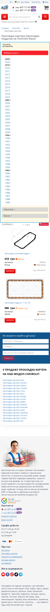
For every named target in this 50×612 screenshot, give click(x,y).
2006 (7, 122)
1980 (7, 173)
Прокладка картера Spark (14, 410)
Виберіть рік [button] (11, 52)
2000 (7, 103)
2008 (7, 128)
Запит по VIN (7, 520)
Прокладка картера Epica (13, 393)
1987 (7, 195)
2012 (7, 74)
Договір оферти (8, 560)
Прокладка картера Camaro (15, 383)
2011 (7, 71)
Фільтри (44, 224)
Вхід (46, 2)
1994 (7, 151)
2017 (7, 90)
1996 (7, 157)
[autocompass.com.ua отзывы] (11, 501)
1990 (7, 138)
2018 (7, 93)
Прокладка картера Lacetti (14, 399)
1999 (7, 167)
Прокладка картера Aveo (13, 380)
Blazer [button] (7, 215)
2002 (7, 109)
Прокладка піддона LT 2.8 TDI (17, 302)
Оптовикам (6, 563)
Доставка (25, 2)
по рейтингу (7, 224)
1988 (7, 199)
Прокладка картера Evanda (14, 396)
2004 (7, 116)
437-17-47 (23, 7)
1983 (7, 183)
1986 (7, 192)
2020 (7, 62)
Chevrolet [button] (9, 209)
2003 (7, 112)
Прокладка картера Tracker (14, 418)
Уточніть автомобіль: (7, 45)
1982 (7, 179)
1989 (7, 202)
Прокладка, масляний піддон (17, 253)
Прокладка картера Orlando (15, 404)
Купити (10, 271)
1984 (7, 186)
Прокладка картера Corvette (15, 388)
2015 (7, 84)
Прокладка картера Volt (13, 421)
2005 (7, 119)
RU (11, 2)
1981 (7, 176)
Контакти (36, 2)
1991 (7, 141)
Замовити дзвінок (9, 516)
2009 (7, 132)
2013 (7, 77)
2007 (7, 125)
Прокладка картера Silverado (15, 407)
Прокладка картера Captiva (14, 385)
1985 (7, 189)
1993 (7, 147)
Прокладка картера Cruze (14, 391)
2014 (7, 80)
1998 (7, 164)
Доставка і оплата (9, 553)
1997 (7, 160)
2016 (7, 87)
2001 (7, 106)
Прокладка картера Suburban (15, 412)
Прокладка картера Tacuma (15, 415)
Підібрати (8, 358)
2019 (7, 97)
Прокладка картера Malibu (14, 402)
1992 (7, 144)
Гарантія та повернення (11, 557)
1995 (7, 154)
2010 (7, 67)
